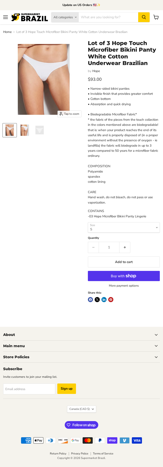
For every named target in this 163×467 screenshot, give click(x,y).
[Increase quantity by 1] (124, 247)
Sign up (67, 388)
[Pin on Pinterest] (110, 299)
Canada (79, 409)
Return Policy (58, 454)
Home (7, 32)
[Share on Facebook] (90, 299)
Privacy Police (79, 454)
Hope (96, 71)
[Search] (144, 17)
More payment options (124, 285)
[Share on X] (97, 299)
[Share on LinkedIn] (104, 299)
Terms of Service (103, 454)
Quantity (93, 238)
